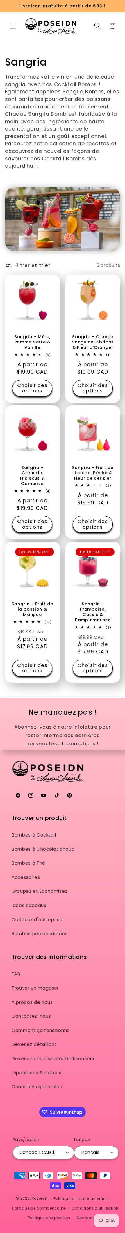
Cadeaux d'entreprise (37, 920)
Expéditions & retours (37, 1073)
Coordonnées (89, 1217)
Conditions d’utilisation (95, 1208)
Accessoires (26, 877)
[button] (13, 26)
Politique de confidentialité (39, 1208)
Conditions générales (37, 1087)
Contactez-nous (31, 1016)
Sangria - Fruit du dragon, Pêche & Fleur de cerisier (93, 473)
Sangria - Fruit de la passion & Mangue (32, 609)
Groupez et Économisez (39, 891)
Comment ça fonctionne (41, 1030)
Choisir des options (32, 388)
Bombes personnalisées (40, 933)
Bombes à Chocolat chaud (43, 849)
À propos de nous (32, 1002)
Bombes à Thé (28, 863)
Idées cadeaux (29, 905)
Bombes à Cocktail (34, 835)
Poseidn (39, 1198)
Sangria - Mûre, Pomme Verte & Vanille (32, 342)
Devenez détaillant (34, 1044)
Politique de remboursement (81, 1198)
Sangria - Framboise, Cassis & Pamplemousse (93, 611)
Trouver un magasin (35, 988)
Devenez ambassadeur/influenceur (53, 1058)
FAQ (16, 974)
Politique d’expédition (49, 1217)
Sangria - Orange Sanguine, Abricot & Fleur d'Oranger (93, 342)
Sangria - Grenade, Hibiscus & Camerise (32, 475)
